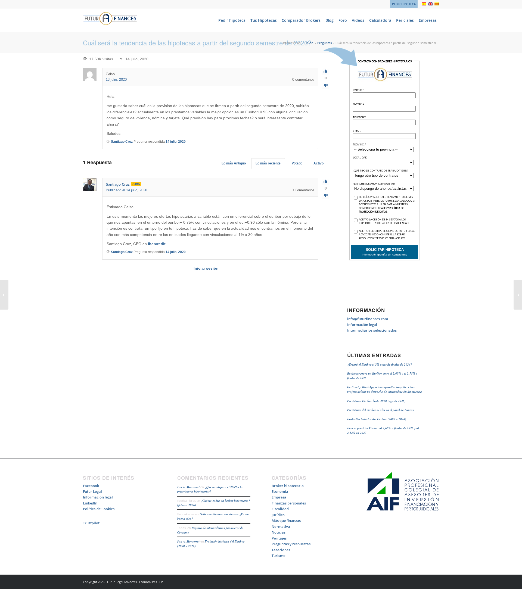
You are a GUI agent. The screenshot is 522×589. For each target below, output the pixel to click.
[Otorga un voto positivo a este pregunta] (325, 71)
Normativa (281, 526)
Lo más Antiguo (234, 163)
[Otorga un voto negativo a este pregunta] (325, 85)
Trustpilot (91, 523)
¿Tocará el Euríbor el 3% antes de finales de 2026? (379, 364)
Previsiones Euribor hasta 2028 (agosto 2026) (376, 401)
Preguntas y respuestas (291, 543)
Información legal (362, 324)
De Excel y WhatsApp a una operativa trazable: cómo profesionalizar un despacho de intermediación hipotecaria (384, 389)
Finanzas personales (289, 503)
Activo (318, 163)
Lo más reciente (268, 163)
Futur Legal (92, 491)
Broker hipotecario (288, 485)
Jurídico (278, 514)
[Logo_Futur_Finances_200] (110, 20)
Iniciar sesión (206, 268)
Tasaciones (281, 549)
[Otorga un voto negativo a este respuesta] (325, 195)
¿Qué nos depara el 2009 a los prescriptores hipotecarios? (210, 489)
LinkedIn (90, 503)
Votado (297, 163)
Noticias (278, 532)
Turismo (278, 555)
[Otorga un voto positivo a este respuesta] (325, 181)
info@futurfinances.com (367, 318)
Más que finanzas (286, 520)
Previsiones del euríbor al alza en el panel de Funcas (380, 410)
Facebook (91, 485)
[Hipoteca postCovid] (4, 295)
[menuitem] (402, 4)
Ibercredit (157, 244)
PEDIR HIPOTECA (404, 4)
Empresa (279, 497)
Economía (280, 491)
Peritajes (279, 538)
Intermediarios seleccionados (372, 330)
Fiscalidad (280, 508)
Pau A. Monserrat (188, 487)
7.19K (136, 183)
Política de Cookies (98, 508)
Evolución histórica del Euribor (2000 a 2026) (376, 419)
